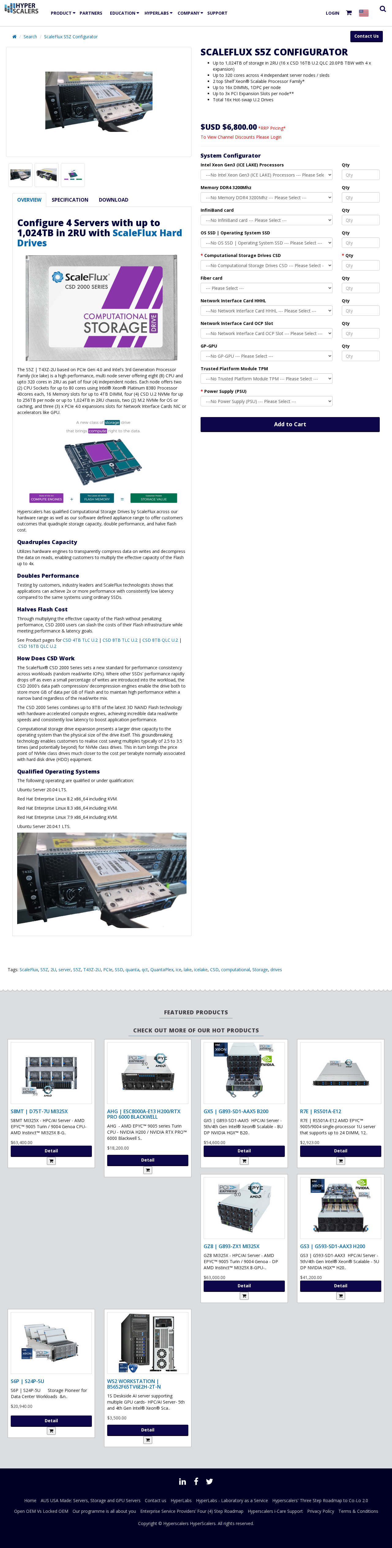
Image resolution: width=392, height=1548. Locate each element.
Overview (29, 199)
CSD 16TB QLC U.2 (37, 646)
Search (30, 36)
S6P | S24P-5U (27, 1381)
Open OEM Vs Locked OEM (41, 1511)
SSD (119, 969)
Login (332, 13)
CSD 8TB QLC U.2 (159, 640)
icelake (201, 969)
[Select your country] (365, 13)
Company (188, 13)
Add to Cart (290, 424)
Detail (51, 1151)
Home (30, 1500)
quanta (132, 969)
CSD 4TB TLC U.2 (81, 640)
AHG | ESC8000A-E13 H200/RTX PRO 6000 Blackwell (143, 1114)
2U (53, 969)
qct (145, 969)
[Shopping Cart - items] (350, 13)
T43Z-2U (92, 969)
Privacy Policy (320, 1511)
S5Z (44, 969)
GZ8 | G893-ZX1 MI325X (231, 1246)
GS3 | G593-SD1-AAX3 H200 (332, 1246)
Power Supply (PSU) (225, 391)
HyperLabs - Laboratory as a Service (232, 1500)
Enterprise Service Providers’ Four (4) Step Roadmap (191, 1511)
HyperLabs (157, 13)
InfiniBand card (217, 210)
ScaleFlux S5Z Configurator (71, 36)
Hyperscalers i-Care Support (275, 1511)
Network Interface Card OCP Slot (237, 323)
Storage (260, 969)
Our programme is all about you (104, 1511)
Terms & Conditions (358, 1511)
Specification (70, 199)
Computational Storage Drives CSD (242, 255)
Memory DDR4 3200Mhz (226, 187)
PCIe (107, 969)
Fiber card (211, 278)
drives (276, 969)
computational (235, 969)
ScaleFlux (29, 969)
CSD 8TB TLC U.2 (120, 640)
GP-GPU (209, 346)
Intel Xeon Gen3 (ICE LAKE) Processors (242, 165)
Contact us (155, 1500)
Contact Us (366, 36)
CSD (214, 969)
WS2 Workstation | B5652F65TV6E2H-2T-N (134, 1384)
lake (188, 969)
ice (178, 969)
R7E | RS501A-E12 (320, 1111)
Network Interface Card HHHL (233, 301)
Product (61, 13)
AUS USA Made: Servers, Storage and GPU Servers (91, 1500)
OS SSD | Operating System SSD (235, 233)
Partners (91, 13)
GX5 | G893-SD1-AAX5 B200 (236, 1111)
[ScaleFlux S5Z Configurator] (98, 102)
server (64, 969)
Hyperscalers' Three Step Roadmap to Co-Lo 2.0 (320, 1500)
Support (217, 13)
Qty (346, 165)
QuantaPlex (161, 969)
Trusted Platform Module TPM (234, 368)
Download (113, 199)
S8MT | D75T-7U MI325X (39, 1111)
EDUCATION (122, 13)
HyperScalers (203, 1523)
